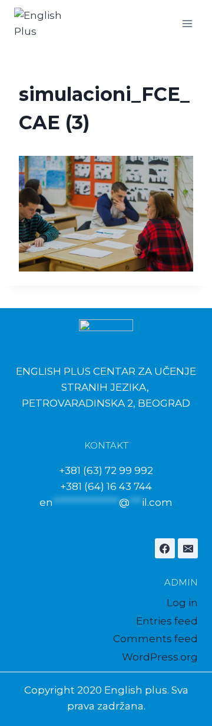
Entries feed (167, 621)
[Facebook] (165, 548)
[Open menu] (187, 23)
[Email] (188, 548)
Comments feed (155, 639)
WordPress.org (160, 657)
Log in (182, 603)
